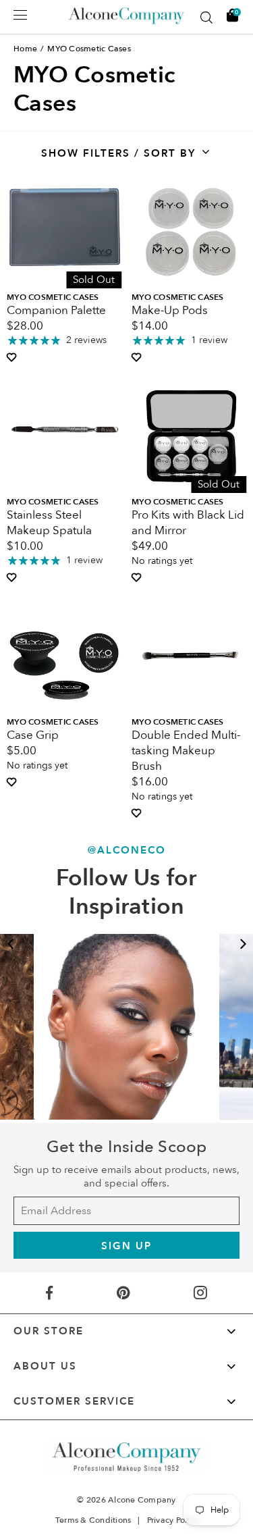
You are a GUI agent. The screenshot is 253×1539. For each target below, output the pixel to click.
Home (25, 48)
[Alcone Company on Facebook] (49, 1293)
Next (243, 944)
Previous (10, 944)
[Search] (206, 17)
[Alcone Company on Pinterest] (123, 1293)
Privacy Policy (172, 1520)
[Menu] (20, 15)
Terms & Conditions (93, 1520)
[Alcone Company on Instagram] (201, 1293)
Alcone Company (142, 1499)
